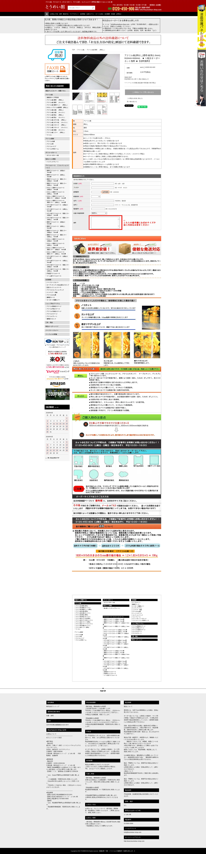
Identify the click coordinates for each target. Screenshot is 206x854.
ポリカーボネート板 (53, 155)
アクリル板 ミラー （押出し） (56, 132)
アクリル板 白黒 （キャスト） (56, 112)
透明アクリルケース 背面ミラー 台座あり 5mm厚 (56, 231)
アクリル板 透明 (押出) (82, 606)
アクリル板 (49, 95)
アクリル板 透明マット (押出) (83, 609)
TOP (73, 50)
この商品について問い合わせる (143, 92)
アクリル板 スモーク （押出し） (57, 125)
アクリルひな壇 (51, 295)
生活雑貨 (48, 279)
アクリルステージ (52, 314)
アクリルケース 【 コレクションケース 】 (57, 167)
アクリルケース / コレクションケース (113, 616)
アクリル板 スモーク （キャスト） (57, 127)
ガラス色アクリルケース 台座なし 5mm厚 (57, 261)
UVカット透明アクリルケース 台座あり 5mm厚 (55, 240)
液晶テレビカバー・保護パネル (56, 91)
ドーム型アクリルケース (54, 276)
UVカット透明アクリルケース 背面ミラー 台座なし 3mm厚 (56, 201)
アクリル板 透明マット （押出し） (57, 105)
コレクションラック (137, 615)
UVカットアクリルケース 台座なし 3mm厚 (115, 631)
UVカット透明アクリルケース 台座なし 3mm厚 (55, 192)
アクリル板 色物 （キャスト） (56, 130)
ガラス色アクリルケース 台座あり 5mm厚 (57, 257)
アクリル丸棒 (51, 141)
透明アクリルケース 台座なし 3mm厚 (55, 175)
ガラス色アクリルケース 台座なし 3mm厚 (57, 210)
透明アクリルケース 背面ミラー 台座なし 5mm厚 (56, 235)
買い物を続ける (132, 101)
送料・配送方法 (63, 14)
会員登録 (82, 14)
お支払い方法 (54, 14)
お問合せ (118, 14)
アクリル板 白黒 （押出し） (55, 110)
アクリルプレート (52, 316)
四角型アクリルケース (110, 671)
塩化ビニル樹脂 (51, 159)
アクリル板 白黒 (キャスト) (83, 613)
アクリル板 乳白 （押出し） (55, 115)
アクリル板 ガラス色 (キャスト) (84, 620)
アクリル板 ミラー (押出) (82, 627)
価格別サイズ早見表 (53, 97)
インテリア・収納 (52, 292)
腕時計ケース (51, 297)
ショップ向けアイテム (53, 303)
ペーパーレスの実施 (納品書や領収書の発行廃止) (140, 83)
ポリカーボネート (51, 152)
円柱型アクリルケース (53, 273)
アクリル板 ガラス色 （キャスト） (57, 122)
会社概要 (107, 14)
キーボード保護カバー (53, 300)
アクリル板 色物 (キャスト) (83, 625)
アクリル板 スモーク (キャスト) (84, 623)
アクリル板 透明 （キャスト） (56, 102)
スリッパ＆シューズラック (139, 618)
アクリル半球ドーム (53, 149)
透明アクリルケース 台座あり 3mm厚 (55, 171)
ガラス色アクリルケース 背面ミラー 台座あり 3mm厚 (57, 214)
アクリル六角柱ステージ (54, 311)
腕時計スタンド (51, 319)
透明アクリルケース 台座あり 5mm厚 (55, 222)
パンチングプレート (53, 161)
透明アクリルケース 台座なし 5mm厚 (55, 227)
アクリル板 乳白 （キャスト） (56, 117)
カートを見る (99, 14)
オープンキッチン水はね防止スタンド (58, 285)
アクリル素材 (50, 138)
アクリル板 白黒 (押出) (82, 611)
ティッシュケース (137, 613)
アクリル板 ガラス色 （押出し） (57, 120)
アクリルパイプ (51, 146)
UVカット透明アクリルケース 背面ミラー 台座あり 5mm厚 (56, 248)
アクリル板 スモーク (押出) (83, 622)
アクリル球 (50, 144)
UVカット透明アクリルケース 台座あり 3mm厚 (55, 188)
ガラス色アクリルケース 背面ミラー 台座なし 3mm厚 (57, 218)
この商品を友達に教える (135, 98)
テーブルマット (136, 602)
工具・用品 (49, 322)
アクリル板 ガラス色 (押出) (83, 618)
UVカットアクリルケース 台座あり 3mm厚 (115, 629)
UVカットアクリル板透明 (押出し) (57, 107)
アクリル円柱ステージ (53, 309)
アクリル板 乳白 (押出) (82, 614)
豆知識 (113, 14)
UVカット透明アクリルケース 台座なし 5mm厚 (55, 244)
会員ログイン (90, 14)
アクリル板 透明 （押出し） (55, 100)
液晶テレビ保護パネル (81, 600)
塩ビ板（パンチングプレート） (112, 608)
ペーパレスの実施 (51, 334)
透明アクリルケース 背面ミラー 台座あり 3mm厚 (56, 180)
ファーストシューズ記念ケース (140, 620)
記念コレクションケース (54, 287)
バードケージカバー (53, 282)
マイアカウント (74, 14)
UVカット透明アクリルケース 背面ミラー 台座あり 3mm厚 (56, 197)
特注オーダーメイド (52, 326)
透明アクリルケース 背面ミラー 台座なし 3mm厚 (56, 184)
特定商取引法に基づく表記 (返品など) (136, 79)
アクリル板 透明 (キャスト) (83, 607)
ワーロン (49, 135)
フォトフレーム (136, 616)
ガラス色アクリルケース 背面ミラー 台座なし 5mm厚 (57, 270)
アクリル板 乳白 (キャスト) (83, 616)
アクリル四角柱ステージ (54, 306)
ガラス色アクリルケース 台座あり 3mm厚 (57, 205)
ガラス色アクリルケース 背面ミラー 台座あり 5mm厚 (57, 265)
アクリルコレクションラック (55, 290)
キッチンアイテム (137, 608)
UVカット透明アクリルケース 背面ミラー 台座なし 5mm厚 (56, 252)
